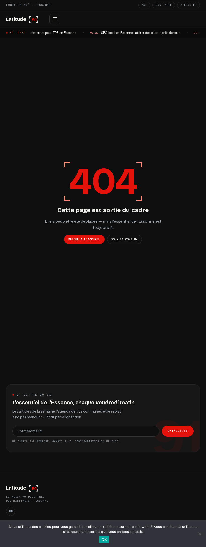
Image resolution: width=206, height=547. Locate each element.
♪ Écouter (188, 5)
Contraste (164, 5)
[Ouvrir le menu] (54, 19)
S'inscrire (178, 431)
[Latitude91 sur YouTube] (10, 511)
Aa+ (144, 5)
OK (104, 539)
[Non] (199, 533)
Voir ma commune (124, 239)
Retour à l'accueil (84, 239)
